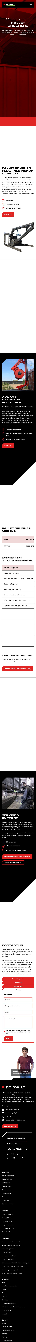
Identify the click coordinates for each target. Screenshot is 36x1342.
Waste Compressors (8, 1176)
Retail (3, 1282)
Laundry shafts (6, 1200)
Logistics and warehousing (9, 1286)
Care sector (5, 1293)
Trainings (4, 1337)
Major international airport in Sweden (12, 1242)
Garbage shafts (6, 1193)
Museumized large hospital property (12, 1273)
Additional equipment (8, 1204)
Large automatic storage (9, 1256)
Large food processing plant (10, 1270)
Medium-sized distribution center (11, 1245)
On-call (4, 1323)
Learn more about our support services (17, 856)
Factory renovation (7, 1214)
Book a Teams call (10, 1126)
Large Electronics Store (8, 1259)
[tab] (18, 990)
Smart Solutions (6, 1218)
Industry (4, 1289)
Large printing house (8, 1249)
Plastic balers (6, 1183)
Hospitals (4, 1296)
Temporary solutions (8, 1225)
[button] (30, 4)
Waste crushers (6, 1197)
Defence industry (6, 1310)
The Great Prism (6, 1252)
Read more (7, 214)
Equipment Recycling (8, 1228)
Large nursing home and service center (13, 1266)
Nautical (4, 1314)
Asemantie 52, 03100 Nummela (15, 1120)
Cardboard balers (7, 1186)
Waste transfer (6, 1190)
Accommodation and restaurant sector (13, 1307)
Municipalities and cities (9, 1303)
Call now (15, 1154)
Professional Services (8, 1232)
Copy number (17, 1157)
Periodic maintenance (8, 1330)
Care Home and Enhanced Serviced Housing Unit (15, 1263)
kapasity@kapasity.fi (11, 1113)
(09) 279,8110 (10, 1116)
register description (17, 1032)
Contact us (7, 445)
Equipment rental (7, 1221)
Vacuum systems (7, 1179)
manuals (4, 1333)
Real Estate (5, 1300)
